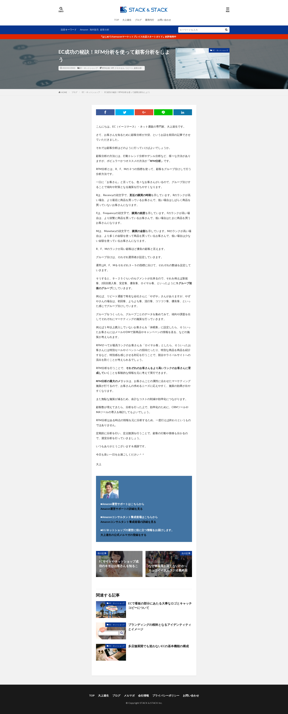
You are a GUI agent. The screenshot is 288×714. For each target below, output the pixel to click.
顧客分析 (104, 29)
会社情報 (143, 695)
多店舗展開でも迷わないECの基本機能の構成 (158, 646)
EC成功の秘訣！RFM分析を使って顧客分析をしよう (127, 92)
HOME (64, 92)
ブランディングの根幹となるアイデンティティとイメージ (159, 627)
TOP (116, 19)
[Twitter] (124, 112)
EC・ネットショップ (89, 68)
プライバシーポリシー (165, 695)
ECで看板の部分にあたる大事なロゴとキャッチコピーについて (160, 605)
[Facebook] (105, 112)
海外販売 (94, 29)
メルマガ (129, 695)
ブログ (138, 19)
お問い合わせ (164, 19)
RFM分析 (106, 68)
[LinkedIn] (182, 112)
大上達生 (126, 19)
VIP (112, 68)
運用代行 (149, 19)
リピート (129, 68)
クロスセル (119, 68)
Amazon (84, 29)
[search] (226, 30)
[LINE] (163, 112)
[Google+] (144, 112)
